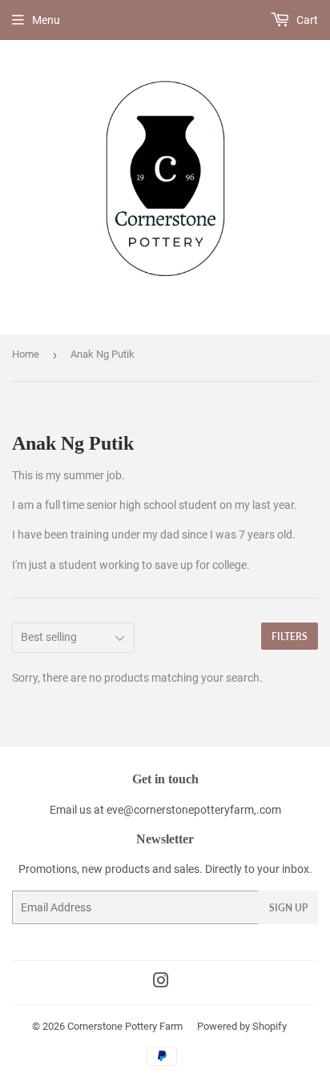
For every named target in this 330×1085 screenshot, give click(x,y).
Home (25, 354)
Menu (46, 20)
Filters (290, 637)
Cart (306, 20)
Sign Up (288, 908)
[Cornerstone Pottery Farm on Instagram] (161, 982)
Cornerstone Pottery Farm (125, 1026)
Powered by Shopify (242, 1026)
